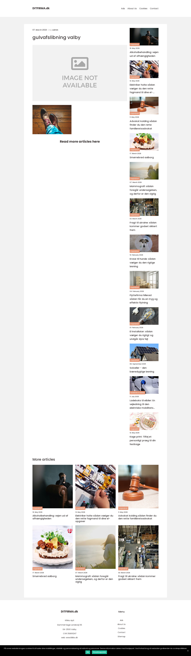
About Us (132, 8)
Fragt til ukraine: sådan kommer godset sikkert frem (143, 226)
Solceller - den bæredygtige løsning (142, 369)
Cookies (143, 8)
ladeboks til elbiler (137, 393)
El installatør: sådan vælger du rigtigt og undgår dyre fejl (141, 335)
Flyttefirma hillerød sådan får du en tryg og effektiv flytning (143, 299)
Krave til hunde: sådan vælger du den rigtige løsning (143, 262)
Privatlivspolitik (99, 652)
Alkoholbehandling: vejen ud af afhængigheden (144, 54)
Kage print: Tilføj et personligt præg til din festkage (143, 440)
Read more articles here (80, 141)
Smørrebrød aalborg (142, 157)
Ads (123, 8)
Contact (154, 8)
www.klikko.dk (72, 637)
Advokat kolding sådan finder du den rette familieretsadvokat (143, 125)
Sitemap (121, 636)
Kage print (134, 429)
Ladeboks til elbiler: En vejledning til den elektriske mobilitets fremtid (142, 404)
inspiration (134, 44)
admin (55, 30)
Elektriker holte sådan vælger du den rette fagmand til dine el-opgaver (142, 88)
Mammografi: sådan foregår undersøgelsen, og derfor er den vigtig (143, 190)
